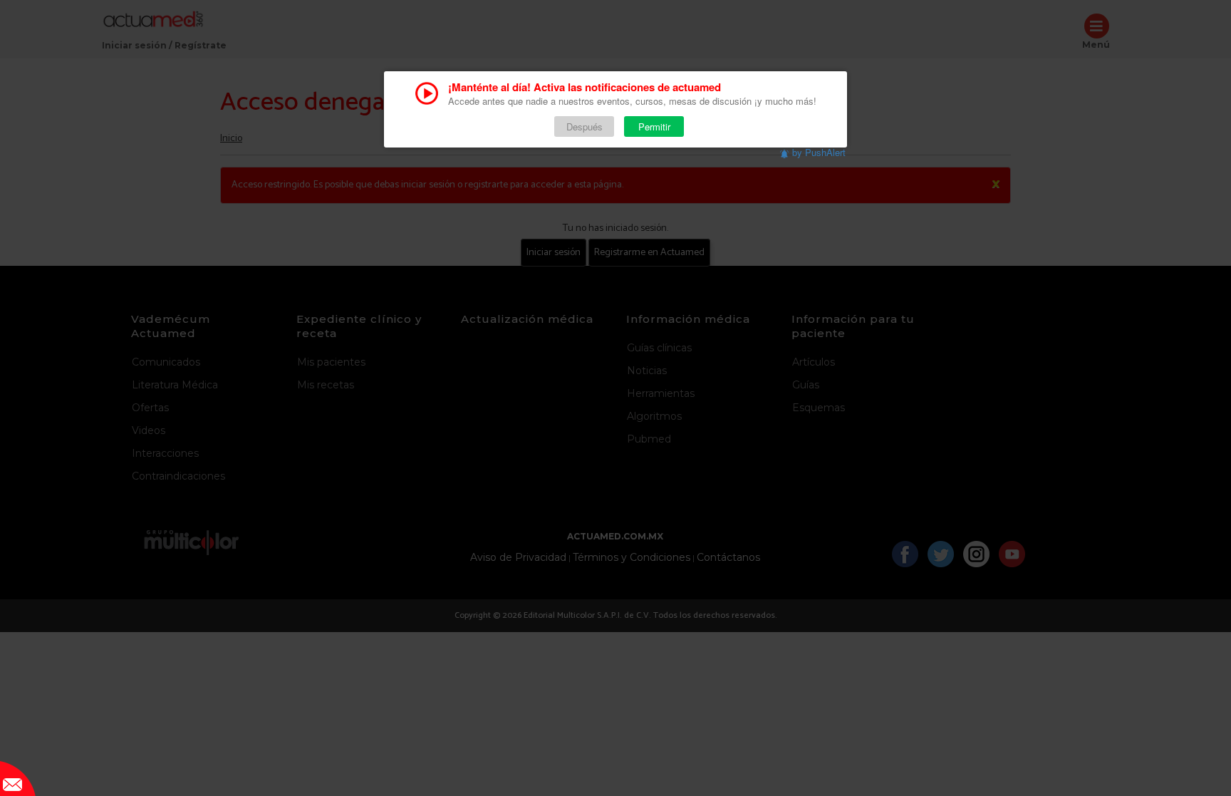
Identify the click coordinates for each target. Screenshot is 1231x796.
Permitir (654, 126)
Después (584, 126)
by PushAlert (819, 152)
